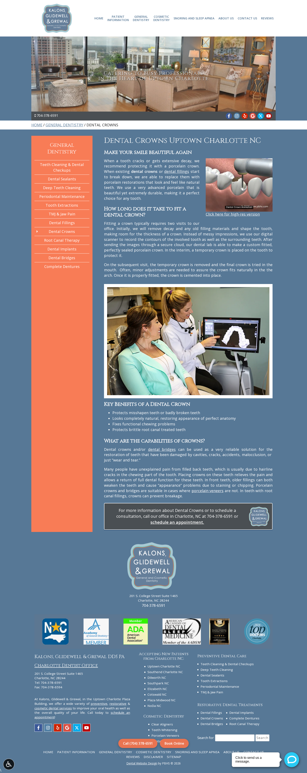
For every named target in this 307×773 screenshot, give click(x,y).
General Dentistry (64, 124)
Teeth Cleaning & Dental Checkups (62, 167)
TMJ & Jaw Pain (62, 213)
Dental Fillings (62, 222)
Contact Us (247, 18)
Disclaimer (153, 757)
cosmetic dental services (53, 708)
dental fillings (176, 171)
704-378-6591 (47, 115)
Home (98, 18)
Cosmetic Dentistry (153, 752)
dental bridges (162, 449)
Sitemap (174, 757)
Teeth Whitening (164, 730)
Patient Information (76, 752)
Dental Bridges (61, 257)
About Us (226, 18)
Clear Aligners (162, 724)
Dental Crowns (62, 231)
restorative (117, 703)
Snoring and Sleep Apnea (194, 18)
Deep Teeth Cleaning (62, 187)
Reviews (267, 18)
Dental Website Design (141, 763)
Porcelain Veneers (165, 735)
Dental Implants (61, 248)
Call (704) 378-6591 (138, 743)
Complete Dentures (62, 266)
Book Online (174, 743)
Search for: (205, 737)
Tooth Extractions (62, 205)
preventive (99, 703)
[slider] (239, 208)
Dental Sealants (62, 178)
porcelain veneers (208, 490)
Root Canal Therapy (62, 240)
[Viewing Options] (8, 764)
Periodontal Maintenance (62, 196)
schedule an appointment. (177, 522)
